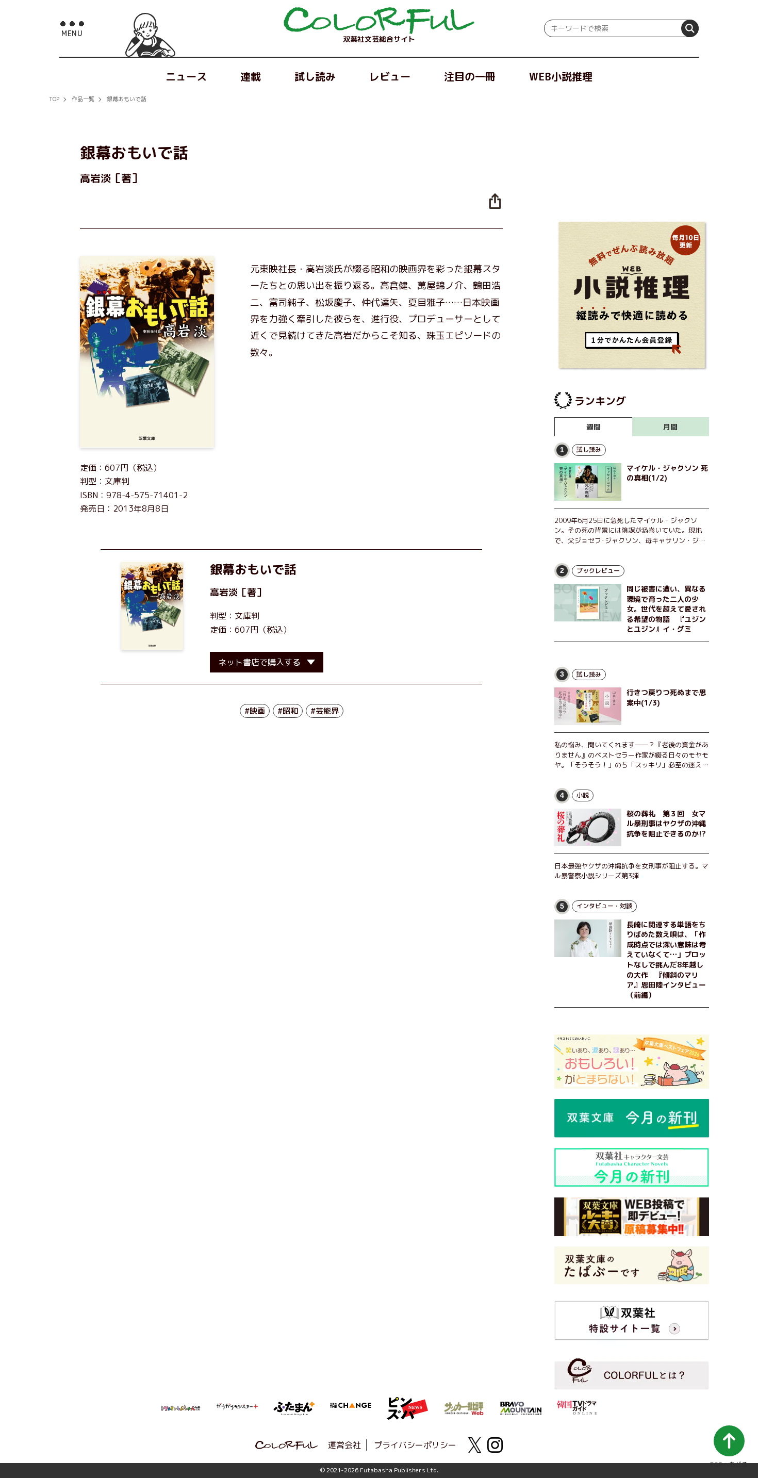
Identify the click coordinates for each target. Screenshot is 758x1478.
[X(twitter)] (474, 1445)
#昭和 (287, 710)
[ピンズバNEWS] (407, 1402)
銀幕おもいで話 (126, 99)
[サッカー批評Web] (464, 1407)
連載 (250, 76)
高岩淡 (224, 592)
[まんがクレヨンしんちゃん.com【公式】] (180, 1407)
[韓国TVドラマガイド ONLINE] (577, 1406)
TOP (54, 99)
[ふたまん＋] (294, 1407)
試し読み (315, 76)
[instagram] (495, 1445)
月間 (670, 427)
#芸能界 (324, 710)
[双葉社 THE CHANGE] (350, 1408)
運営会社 (344, 1445)
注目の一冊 (470, 76)
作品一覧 (83, 99)
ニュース (186, 76)
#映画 (254, 710)
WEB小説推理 (560, 76)
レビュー (389, 76)
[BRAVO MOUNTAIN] (520, 1407)
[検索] (690, 28)
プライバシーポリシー (415, 1445)
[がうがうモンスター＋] (237, 1408)
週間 (593, 427)
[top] (379, 20)
